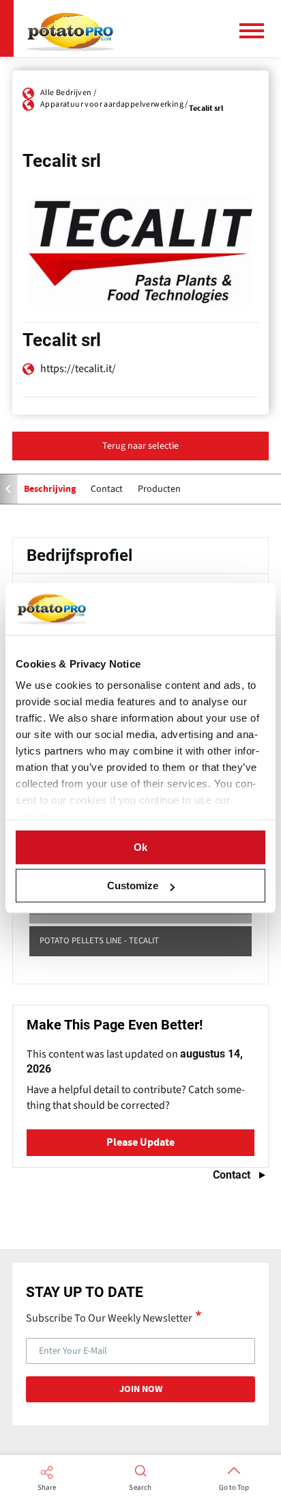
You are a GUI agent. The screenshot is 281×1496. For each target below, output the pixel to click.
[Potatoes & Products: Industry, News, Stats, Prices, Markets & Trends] (70, 28)
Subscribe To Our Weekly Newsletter (109, 1317)
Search (140, 1488)
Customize (132, 885)
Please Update (140, 1142)
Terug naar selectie (140, 446)
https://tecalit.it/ (78, 368)
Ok (140, 847)
